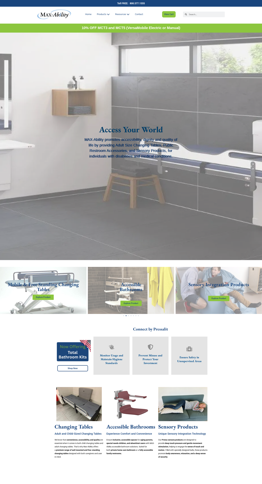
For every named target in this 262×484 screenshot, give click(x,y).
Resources (120, 14)
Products (101, 14)
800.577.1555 (137, 3)
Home (88, 14)
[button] (1, 289)
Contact (139, 14)
